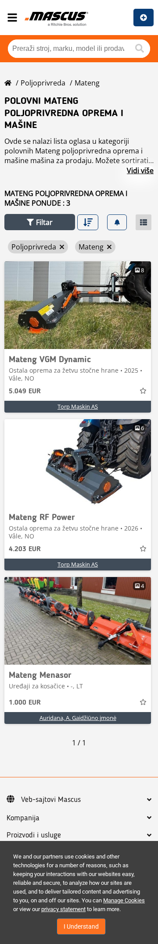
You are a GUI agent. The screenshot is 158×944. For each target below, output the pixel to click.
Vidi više (140, 170)
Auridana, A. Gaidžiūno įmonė (78, 718)
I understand (81, 926)
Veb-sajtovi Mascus (51, 800)
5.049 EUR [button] (25, 391)
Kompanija (23, 818)
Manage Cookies (124, 900)
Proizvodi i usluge (34, 835)
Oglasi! (143, 17)
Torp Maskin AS (77, 406)
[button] (39, 222)
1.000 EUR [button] (25, 702)
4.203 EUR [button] (25, 549)
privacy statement (63, 909)
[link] (77, 305)
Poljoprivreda (43, 83)
